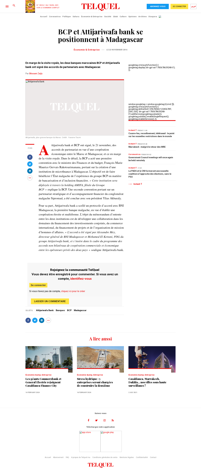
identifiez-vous (81, 278)
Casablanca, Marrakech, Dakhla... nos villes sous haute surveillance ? (147, 382)
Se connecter (38, 285)
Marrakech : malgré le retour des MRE (147, 147)
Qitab (115, 16)
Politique (66, 16)
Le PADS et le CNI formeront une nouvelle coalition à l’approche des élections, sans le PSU (149, 174)
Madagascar (80, 310)
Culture (123, 16)
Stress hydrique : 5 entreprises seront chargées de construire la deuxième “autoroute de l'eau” (95, 382)
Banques (60, 310)
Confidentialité (142, 457)
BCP (69, 310)
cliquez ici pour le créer (73, 291)
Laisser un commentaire (50, 301)
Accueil (43, 16)
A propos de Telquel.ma (80, 457)
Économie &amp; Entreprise (38, 375)
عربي (193, 6)
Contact (153, 457)
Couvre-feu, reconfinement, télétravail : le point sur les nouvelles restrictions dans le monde (151, 134)
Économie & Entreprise (91, 16)
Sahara (76, 16)
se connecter (179, 6)
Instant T (132, 130)
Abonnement (58, 457)
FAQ (67, 457)
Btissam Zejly (35, 73)
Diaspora (152, 16)
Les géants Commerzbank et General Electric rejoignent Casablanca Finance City (43, 382)
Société (107, 16)
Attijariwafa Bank (45, 310)
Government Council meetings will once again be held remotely (150, 159)
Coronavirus (55, 16)
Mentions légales (127, 457)
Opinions (132, 16)
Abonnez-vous (157, 6)
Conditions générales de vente (104, 457)
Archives (142, 16)
